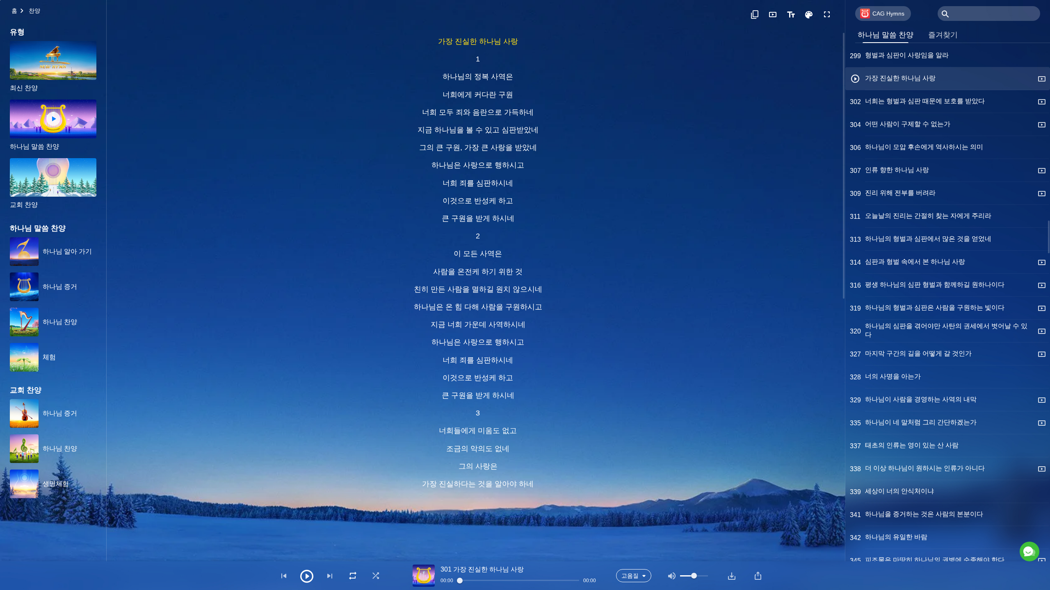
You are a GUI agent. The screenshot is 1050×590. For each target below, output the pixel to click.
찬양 (34, 10)
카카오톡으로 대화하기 (951, 516)
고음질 (630, 575)
